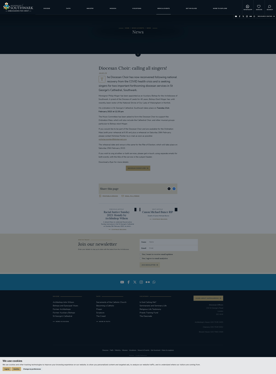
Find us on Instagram (247, 16)
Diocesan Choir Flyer (137, 168)
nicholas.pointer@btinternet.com (113, 139)
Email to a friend (132, 196)
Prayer (99, 309)
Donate (259, 9)
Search (270, 9)
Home (127, 28)
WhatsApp (248, 9)
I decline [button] (16, 369)
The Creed (101, 316)
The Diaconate (146, 316)
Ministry (90, 8)
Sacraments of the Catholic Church (111, 302)
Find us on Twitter (243, 16)
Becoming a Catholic (105, 305)
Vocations (136, 8)
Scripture (100, 312)
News (149, 28)
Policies (131, 355)
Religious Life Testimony (150, 309)
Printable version (110, 196)
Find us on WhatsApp (254, 16)
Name (143, 242)
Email (143, 248)
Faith (68, 8)
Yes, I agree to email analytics (155, 258)
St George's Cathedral (62, 316)
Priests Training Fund (149, 312)
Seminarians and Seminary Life (153, 305)
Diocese (47, 8)
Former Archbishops (62, 309)
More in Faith (104, 321)
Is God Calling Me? (148, 302)
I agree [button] (6, 369)
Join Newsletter (148, 265)
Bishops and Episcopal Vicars (65, 305)
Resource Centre (265, 16)
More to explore (220, 8)
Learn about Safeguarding (207, 298)
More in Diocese (62, 321)
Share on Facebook (174, 189)
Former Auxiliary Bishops (64, 312)
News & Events (163, 8)
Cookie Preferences (141, 355)
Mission (113, 8)
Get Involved (191, 8)
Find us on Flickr (250, 16)
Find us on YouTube (236, 16)
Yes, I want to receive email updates (157, 254)
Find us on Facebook (239, 16)
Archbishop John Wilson (63, 302)
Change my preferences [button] (32, 369)
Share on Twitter (169, 189)
